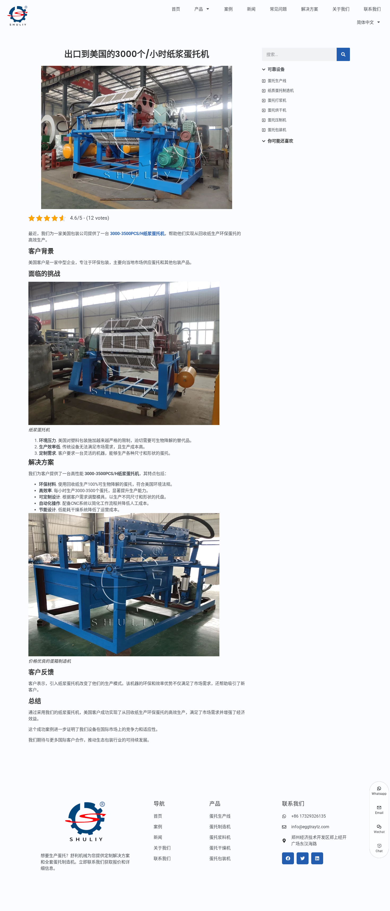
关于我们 (340, 9)
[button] (288, 858)
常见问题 (278, 9)
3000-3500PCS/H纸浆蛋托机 (137, 233)
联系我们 (372, 9)
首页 (176, 9)
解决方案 (309, 9)
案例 (228, 9)
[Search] (343, 54)
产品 (198, 9)
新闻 (251, 9)
